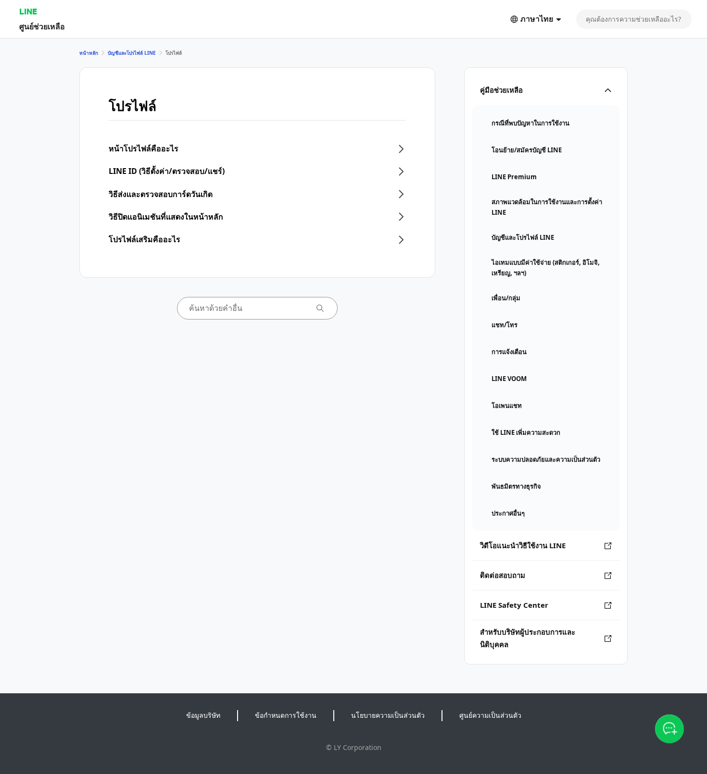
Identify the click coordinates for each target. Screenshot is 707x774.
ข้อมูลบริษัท (203, 715)
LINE (28, 11)
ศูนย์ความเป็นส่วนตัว (490, 715)
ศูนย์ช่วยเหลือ (42, 26)
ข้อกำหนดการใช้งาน (285, 715)
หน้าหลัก (88, 52)
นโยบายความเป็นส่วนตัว (388, 715)
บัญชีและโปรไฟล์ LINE (132, 52)
